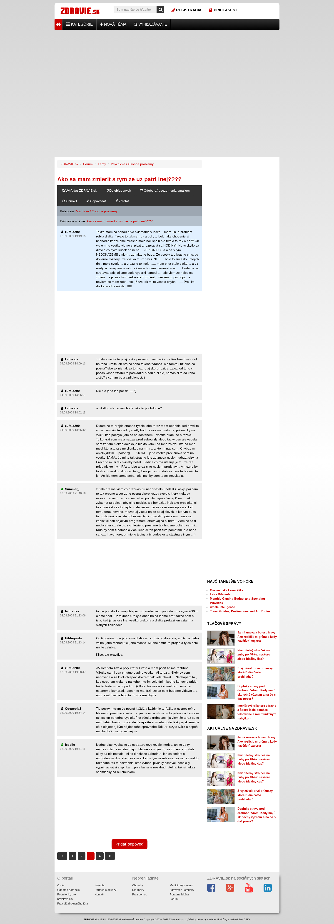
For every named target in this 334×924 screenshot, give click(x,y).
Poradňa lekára (179, 894)
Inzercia (100, 885)
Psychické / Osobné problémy (132, 164)
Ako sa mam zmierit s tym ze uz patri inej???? (120, 221)
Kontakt (99, 894)
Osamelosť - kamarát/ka (226, 590)
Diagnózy (138, 890)
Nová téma (114, 24)
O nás (61, 885)
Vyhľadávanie (152, 24)
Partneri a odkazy (105, 890)
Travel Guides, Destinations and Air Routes (240, 611)
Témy (102, 164)
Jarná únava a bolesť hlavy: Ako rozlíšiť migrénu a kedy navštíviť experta (257, 637)
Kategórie (81, 24)
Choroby (137, 885)
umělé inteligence (222, 607)
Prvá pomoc (139, 894)
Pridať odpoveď (129, 844)
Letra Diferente (220, 594)
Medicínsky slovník (181, 885)
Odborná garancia (68, 890)
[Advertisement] (167, 62)
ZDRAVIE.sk (69, 164)
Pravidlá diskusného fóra (72, 903)
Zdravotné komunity (182, 890)
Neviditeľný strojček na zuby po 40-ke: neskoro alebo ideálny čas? (253, 654)
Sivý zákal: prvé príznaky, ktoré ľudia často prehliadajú (255, 672)
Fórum (88, 164)
